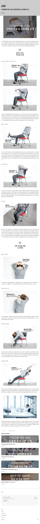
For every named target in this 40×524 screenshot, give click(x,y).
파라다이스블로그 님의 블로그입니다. (8, 498)
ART (2, 511)
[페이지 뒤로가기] (2, 2)
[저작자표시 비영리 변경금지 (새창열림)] (13, 430)
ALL (2, 509)
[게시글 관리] (6, 431)
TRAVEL (3, 513)
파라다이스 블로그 (6, 497)
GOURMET (4, 515)
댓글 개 (2, 492)
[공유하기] (5, 431)
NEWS (2, 519)
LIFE (3, 6)
